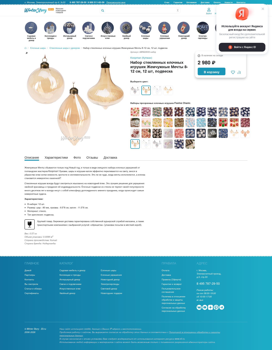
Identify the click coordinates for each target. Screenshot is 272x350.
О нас (167, 2)
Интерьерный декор (70, 279)
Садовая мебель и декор (72, 270)
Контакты (29, 279)
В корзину (211, 72)
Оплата (165, 270)
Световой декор (109, 288)
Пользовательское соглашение (171, 290)
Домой (28, 270)
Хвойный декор (67, 293)
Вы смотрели (31, 283)
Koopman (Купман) (141, 57)
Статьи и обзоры (33, 288)
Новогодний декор (110, 279)
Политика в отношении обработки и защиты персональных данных (173, 300)
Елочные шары (108, 270)
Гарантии (178, 2)
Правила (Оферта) (171, 279)
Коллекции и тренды (70, 274)
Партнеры (30, 274)
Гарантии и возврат (172, 283)
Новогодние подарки (111, 293)
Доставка (205, 2)
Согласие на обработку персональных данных (174, 309)
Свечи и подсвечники (70, 283)
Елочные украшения (111, 274)
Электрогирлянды (110, 283)
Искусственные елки (70, 288)
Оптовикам (191, 2)
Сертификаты (32, 293)
